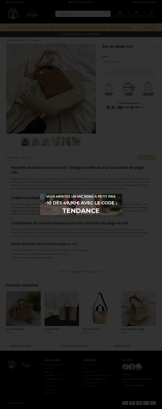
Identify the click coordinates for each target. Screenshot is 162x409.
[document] (81, 204)
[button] (118, 197)
